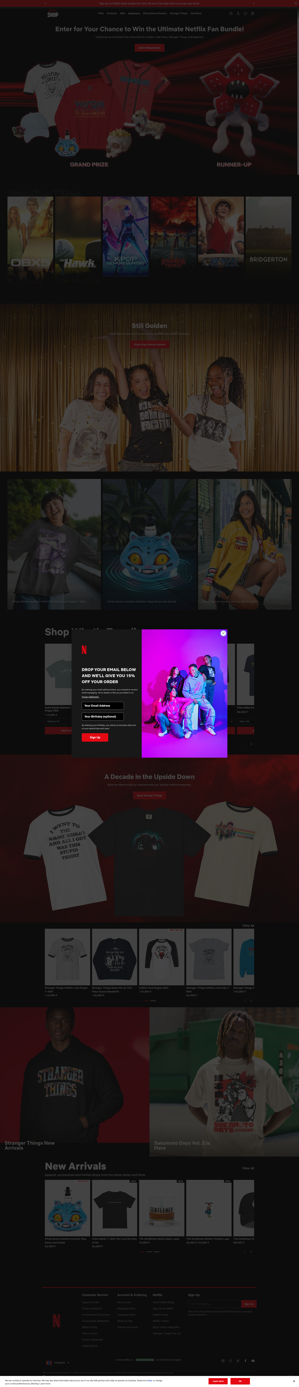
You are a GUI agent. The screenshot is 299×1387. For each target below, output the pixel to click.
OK (240, 1381)
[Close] (294, 1381)
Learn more (218, 1381)
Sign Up (95, 737)
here (150, 1380)
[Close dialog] (223, 633)
